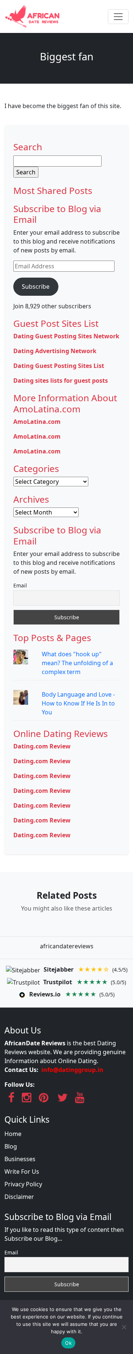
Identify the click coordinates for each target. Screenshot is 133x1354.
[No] (123, 1327)
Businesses (19, 1159)
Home (12, 1134)
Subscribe (36, 286)
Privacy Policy (23, 1184)
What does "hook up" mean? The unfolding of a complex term (77, 663)
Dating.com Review (42, 746)
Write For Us (21, 1171)
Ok (68, 1343)
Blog (10, 1146)
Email (20, 585)
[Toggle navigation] (118, 16)
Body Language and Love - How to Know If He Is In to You (78, 703)
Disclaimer (19, 1197)
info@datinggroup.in (72, 1070)
